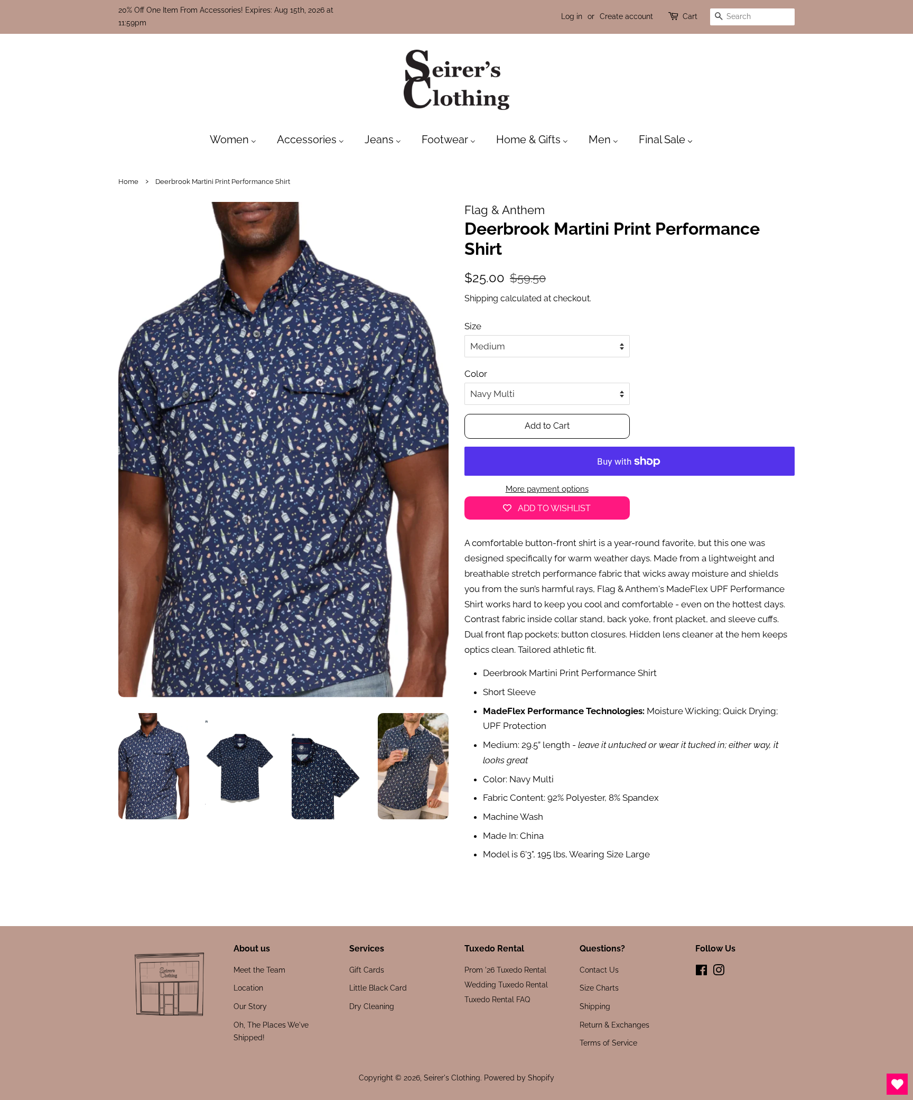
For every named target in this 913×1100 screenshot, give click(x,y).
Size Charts (599, 987)
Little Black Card (378, 987)
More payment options (547, 489)
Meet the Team (259, 969)
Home (128, 182)
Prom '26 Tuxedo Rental (505, 969)
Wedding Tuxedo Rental (506, 984)
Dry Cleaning (371, 1006)
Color (475, 373)
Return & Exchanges (614, 1024)
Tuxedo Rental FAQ (497, 999)
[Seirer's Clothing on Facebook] (701, 971)
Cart (690, 16)
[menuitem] (238, 139)
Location (248, 987)
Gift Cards (366, 969)
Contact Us (599, 969)
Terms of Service (608, 1042)
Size (472, 326)
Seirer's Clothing (452, 1077)
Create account (626, 16)
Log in (571, 16)
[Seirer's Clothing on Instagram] (718, 971)
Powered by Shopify (519, 1077)
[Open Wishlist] (897, 1084)
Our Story (250, 1006)
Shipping (481, 298)
